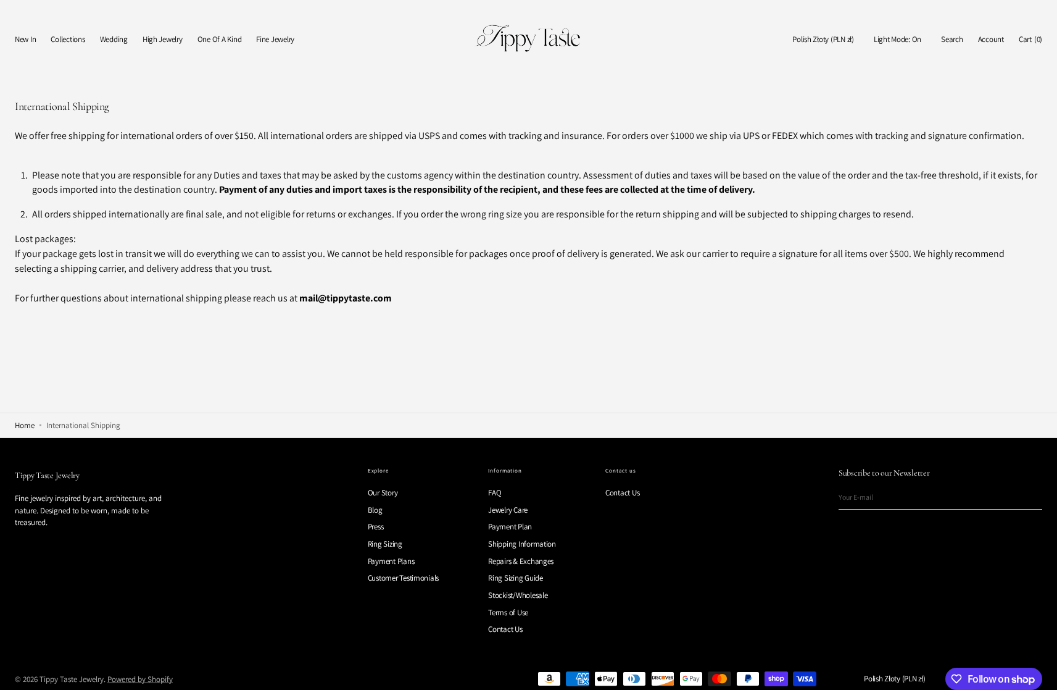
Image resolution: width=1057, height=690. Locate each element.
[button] (823, 40)
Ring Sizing (385, 544)
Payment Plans (391, 561)
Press (376, 526)
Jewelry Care (508, 510)
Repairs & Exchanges (520, 561)
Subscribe (1026, 497)
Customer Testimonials (403, 578)
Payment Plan (510, 526)
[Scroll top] (1038, 671)
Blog (375, 510)
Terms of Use (508, 612)
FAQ (494, 493)
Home (25, 425)
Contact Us (505, 629)
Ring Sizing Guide (515, 578)
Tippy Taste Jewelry (71, 679)
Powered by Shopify (140, 679)
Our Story (383, 493)
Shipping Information (522, 544)
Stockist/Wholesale (517, 595)
